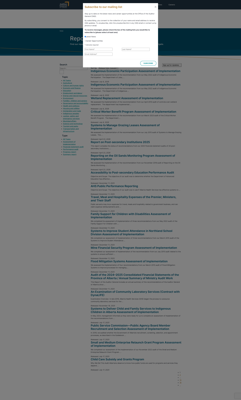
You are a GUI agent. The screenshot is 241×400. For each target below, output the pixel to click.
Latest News (91, 37)
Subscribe (148, 63)
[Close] (155, 7)
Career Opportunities (94, 41)
